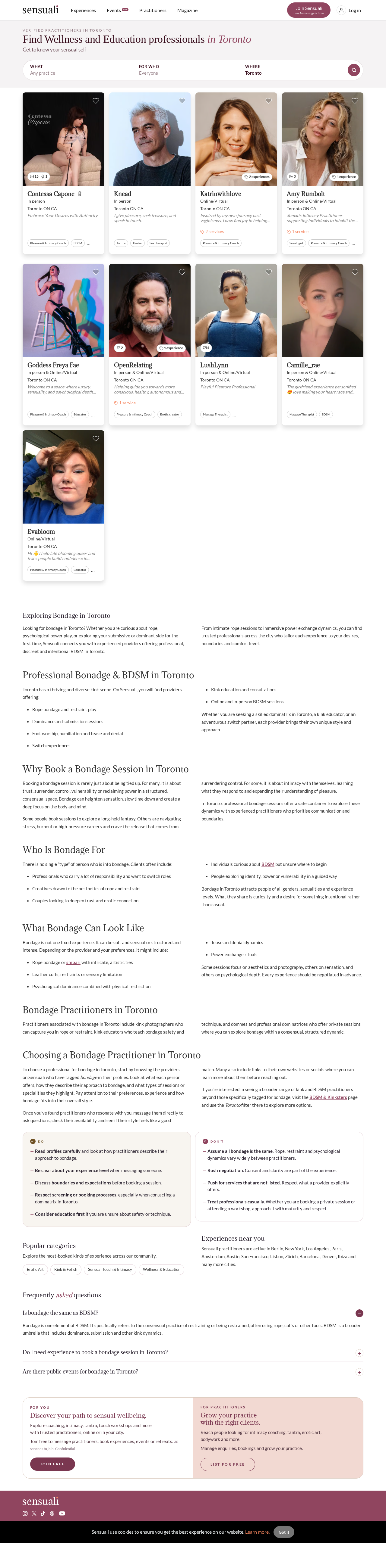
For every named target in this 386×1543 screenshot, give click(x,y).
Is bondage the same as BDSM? (61, 1313)
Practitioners (152, 10)
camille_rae (303, 365)
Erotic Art (35, 1269)
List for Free (227, 1464)
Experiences (83, 10)
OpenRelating (133, 365)
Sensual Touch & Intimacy (110, 1269)
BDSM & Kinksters (328, 1097)
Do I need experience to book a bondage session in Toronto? (95, 1353)
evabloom (41, 531)
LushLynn (214, 365)
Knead (122, 194)
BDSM (267, 864)
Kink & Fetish (65, 1269)
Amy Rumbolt (306, 194)
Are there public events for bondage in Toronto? (80, 1372)
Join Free (52, 1464)
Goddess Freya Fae (53, 365)
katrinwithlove (220, 194)
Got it (284, 1532)
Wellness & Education (161, 1269)
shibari (73, 962)
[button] (193, 70)
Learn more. (258, 1532)
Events (117, 10)
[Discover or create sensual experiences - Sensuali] (41, 10)
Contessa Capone (50, 194)
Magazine (187, 10)
